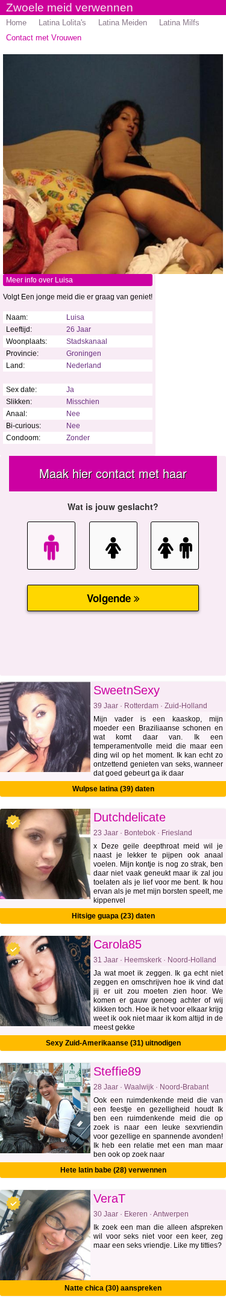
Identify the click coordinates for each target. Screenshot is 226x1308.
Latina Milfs (179, 22)
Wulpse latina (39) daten (113, 789)
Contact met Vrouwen (43, 37)
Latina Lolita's (62, 22)
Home (16, 22)
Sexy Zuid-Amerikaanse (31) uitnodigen (113, 1043)
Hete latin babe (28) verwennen (113, 1170)
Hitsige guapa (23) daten (113, 916)
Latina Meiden (122, 22)
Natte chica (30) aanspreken (113, 1288)
